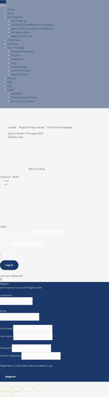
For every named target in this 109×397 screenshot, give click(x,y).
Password (5, 244)
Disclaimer (16, 93)
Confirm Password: (10, 355)
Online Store (14, 40)
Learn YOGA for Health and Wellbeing (32, 28)
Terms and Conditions (23, 101)
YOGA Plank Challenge (59, 127)
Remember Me (10, 254)
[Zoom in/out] (40, 388)
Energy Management (22, 51)
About (10, 13)
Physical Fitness (19, 74)
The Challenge (19, 20)
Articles (12, 127)
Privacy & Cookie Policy (24, 97)
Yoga (13, 63)
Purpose (15, 55)
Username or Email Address (15, 232)
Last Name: (6, 336)
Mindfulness (17, 59)
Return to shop (36, 169)
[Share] (17, 388)
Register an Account (11, 291)
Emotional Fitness (20, 70)
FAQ (9, 86)
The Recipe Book (20, 32)
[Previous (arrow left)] (5, 394)
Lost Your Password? (11, 275)
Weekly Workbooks (21, 36)
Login (3, 1)
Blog (9, 82)
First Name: (6, 328)
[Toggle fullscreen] (28, 388)
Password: (6, 348)
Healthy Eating (19, 66)
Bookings (12, 43)
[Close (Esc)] (5, 388)
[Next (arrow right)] (17, 394)
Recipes (11, 78)
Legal (10, 89)
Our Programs (15, 17)
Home (10, 9)
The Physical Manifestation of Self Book (32, 24)
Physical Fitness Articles (31, 127)
